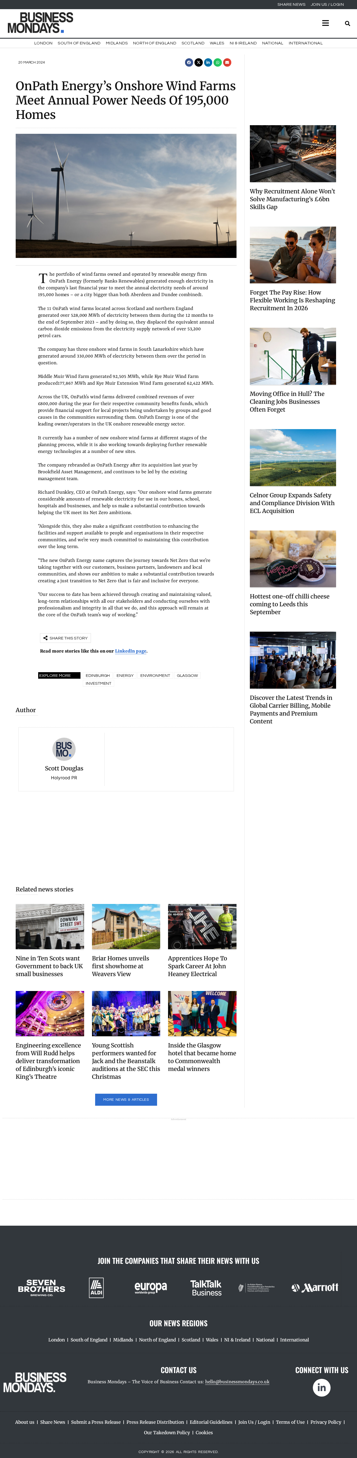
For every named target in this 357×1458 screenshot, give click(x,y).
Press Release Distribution (155, 1422)
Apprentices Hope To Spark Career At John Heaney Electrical (197, 966)
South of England (79, 43)
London (43, 43)
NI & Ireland (243, 43)
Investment (98, 683)
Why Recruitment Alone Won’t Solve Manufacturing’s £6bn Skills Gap (292, 199)
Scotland (193, 43)
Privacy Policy (325, 1422)
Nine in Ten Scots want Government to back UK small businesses (49, 966)
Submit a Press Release (96, 1422)
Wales (217, 43)
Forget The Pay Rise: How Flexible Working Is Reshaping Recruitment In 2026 (292, 300)
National (273, 43)
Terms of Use (290, 1422)
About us (24, 1422)
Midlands (117, 43)
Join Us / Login (254, 1422)
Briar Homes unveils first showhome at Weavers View (120, 966)
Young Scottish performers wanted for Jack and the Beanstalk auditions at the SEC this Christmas (126, 1061)
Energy (125, 675)
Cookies (204, 1433)
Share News (52, 1422)
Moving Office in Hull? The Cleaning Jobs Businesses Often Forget (287, 401)
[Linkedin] (322, 1388)
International (306, 43)
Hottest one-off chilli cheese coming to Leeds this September (290, 604)
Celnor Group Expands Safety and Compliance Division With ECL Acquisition (292, 503)
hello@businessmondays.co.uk (237, 1382)
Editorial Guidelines (211, 1422)
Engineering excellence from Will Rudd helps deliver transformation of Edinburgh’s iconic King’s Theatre (48, 1061)
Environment (155, 675)
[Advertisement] (126, 835)
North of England (154, 43)
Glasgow (187, 675)
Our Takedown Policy (167, 1433)
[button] (189, 62)
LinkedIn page (130, 651)
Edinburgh (98, 675)
